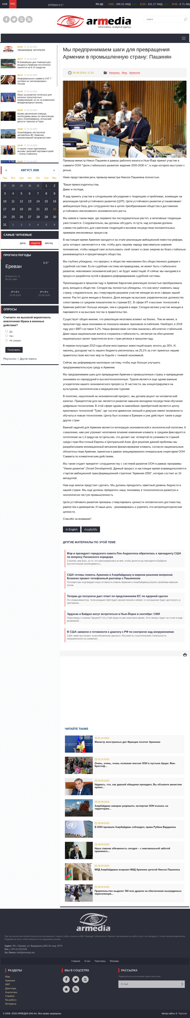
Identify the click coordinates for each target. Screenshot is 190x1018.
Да (10, 331)
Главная (75, 961)
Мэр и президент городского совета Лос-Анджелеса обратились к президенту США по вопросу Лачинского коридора (124, 555)
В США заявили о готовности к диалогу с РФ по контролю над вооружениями (120, 631)
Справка (9, 996)
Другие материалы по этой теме (89, 542)
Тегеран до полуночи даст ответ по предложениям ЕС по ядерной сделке (117, 596)
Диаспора (10, 988)
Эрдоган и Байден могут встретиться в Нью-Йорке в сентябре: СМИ (113, 613)
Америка (114, 72)
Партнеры (100, 961)
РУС (12, 4)
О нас (87, 961)
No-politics (11, 999)
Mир (124, 72)
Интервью (10, 1003)
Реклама (114, 961)
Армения (134, 72)
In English (72, 529)
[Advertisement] (124, 686)
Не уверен (15, 340)
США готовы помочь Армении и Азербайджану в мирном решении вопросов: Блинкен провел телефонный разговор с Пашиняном (120, 576)
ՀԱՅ (4, 4)
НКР (7, 984)
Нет (11, 336)
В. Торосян (181, 1013)
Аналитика (11, 992)
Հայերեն (90, 529)
